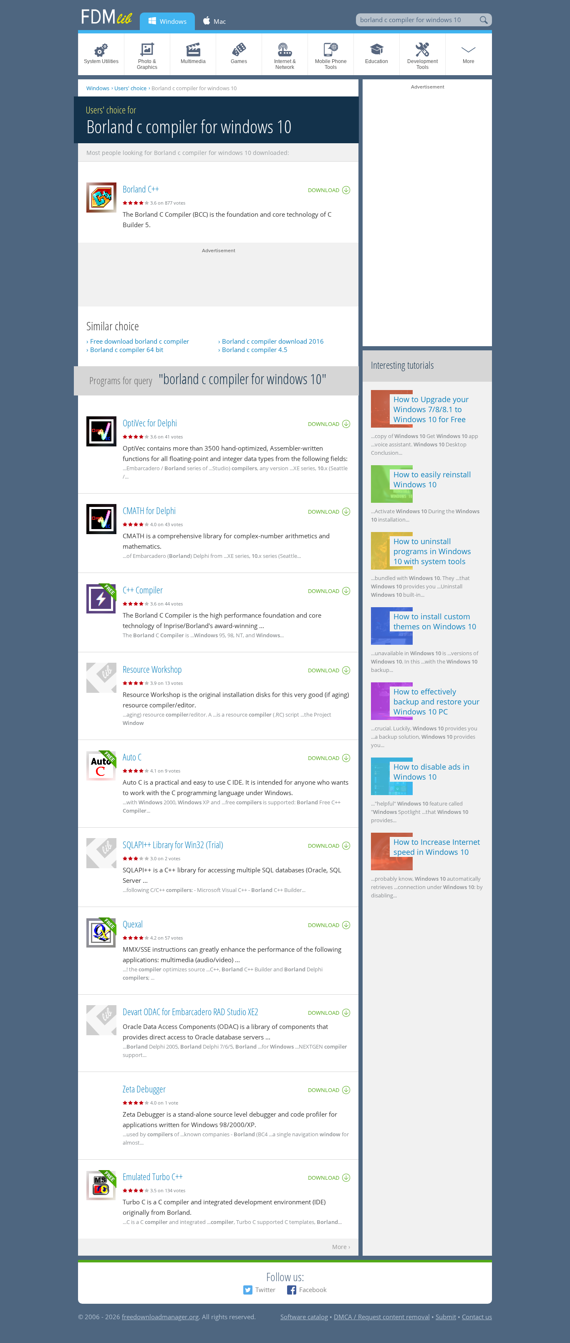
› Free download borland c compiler (137, 341)
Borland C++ (141, 188)
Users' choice (130, 88)
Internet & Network (285, 64)
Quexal (133, 923)
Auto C (132, 756)
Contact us (477, 1317)
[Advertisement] (218, 275)
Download (323, 190)
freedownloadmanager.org (160, 1317)
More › (341, 1247)
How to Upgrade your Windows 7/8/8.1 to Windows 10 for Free (431, 409)
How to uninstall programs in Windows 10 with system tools (432, 551)
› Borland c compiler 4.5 (253, 349)
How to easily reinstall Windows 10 (432, 479)
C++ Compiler (143, 589)
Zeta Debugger (144, 1088)
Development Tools (422, 64)
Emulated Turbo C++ (153, 1176)
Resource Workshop (152, 669)
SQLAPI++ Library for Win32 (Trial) (173, 844)
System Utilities (101, 61)
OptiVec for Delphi (150, 422)
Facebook (313, 1289)
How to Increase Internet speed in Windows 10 (436, 847)
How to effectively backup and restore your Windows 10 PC (436, 702)
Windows (97, 88)
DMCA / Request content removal (382, 1317)
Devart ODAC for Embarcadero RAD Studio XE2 (190, 1011)
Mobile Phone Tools (331, 64)
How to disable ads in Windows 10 (431, 772)
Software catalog (304, 1317)
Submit (446, 1317)
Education (376, 61)
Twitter (265, 1289)
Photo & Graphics (147, 64)
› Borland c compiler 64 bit (124, 349)
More (468, 61)
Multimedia (193, 61)
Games (239, 61)
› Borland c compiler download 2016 (271, 341)
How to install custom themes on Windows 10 (434, 621)
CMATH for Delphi (149, 510)
